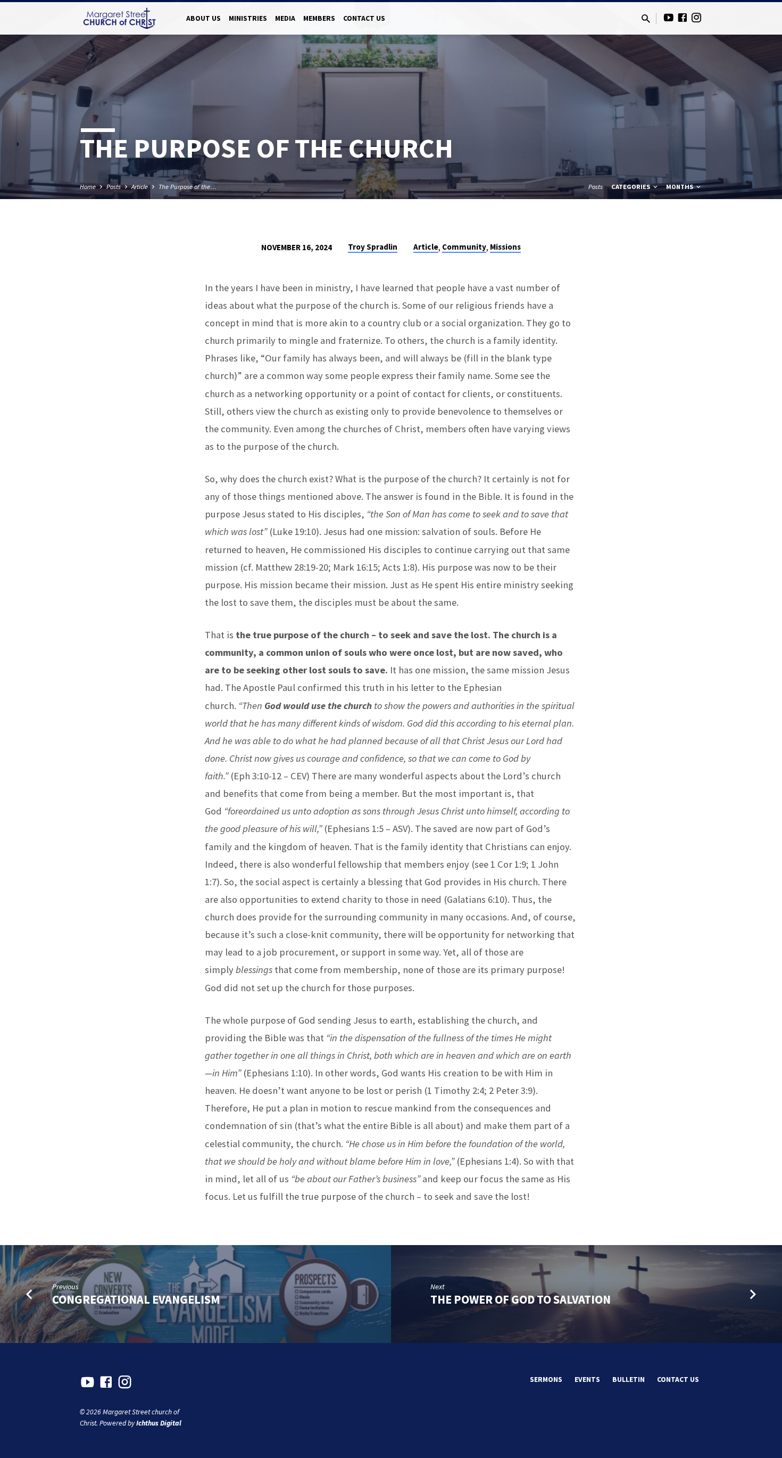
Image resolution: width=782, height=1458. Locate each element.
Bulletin (628, 1379)
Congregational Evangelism (136, 1299)
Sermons (546, 1379)
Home (88, 187)
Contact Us (364, 18)
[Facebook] (682, 18)
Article (139, 187)
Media (285, 18)
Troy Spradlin (372, 247)
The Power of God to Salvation (520, 1299)
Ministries (248, 18)
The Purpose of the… (188, 187)
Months (680, 187)
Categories (631, 187)
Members (319, 18)
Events (587, 1379)
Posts (113, 187)
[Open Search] (646, 19)
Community (464, 247)
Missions (505, 247)
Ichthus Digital (158, 1423)
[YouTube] (669, 18)
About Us (203, 18)
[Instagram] (696, 18)
